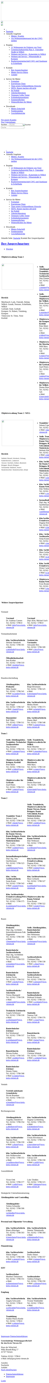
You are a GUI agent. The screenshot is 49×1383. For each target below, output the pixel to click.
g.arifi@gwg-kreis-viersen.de (35, 1163)
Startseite (9, 31)
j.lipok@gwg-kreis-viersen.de (14, 824)
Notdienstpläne (17, 111)
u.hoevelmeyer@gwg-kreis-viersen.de (36, 1145)
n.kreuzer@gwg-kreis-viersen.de (37, 983)
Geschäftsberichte (18, 113)
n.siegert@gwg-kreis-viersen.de (15, 1260)
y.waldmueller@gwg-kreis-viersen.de (35, 1309)
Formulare (15, 81)
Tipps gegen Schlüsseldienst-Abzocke (26, 86)
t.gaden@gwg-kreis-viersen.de (15, 849)
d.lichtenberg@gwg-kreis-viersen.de (35, 1128)
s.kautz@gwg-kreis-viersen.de (15, 887)
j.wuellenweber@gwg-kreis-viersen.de (15, 1163)
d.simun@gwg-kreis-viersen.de (36, 1260)
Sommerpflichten (18, 100)
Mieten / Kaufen (17, 36)
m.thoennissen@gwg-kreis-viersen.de (14, 1284)
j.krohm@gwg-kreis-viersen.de (15, 666)
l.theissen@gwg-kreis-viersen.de (37, 1185)
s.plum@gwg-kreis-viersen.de (14, 1145)
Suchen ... (5, 125)
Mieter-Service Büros (19, 72)
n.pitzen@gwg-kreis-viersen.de (15, 1324)
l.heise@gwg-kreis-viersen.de (35, 1041)
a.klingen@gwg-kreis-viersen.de (37, 1284)
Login (3, 1381)
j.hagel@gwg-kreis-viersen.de (14, 710)
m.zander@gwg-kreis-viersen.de (16, 695)
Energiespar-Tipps (18, 84)
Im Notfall (15, 90)
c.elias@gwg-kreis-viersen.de (35, 965)
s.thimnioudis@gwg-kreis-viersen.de (35, 1238)
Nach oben (5, 1370)
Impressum (5, 1336)
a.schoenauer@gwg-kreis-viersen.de (14, 1021)
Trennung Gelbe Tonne (20, 95)
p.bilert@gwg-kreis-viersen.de (15, 770)
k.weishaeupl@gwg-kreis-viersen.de (14, 1041)
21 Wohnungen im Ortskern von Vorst (26, 47)
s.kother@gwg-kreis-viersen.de (15, 1059)
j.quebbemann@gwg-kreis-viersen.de (14, 869)
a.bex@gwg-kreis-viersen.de (35, 650)
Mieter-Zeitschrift (18, 109)
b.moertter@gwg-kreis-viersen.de (37, 752)
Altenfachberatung (18, 93)
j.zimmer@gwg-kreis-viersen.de (15, 752)
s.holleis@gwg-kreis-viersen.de (36, 824)
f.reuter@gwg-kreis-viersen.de (36, 907)
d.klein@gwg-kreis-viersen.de (36, 869)
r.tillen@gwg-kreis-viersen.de (14, 726)
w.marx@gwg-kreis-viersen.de (36, 770)
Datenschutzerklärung (19, 1336)
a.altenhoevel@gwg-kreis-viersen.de (14, 1128)
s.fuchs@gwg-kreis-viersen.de (15, 983)
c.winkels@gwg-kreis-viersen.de (37, 1059)
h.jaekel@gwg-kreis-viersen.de (36, 726)
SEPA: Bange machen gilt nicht (23, 88)
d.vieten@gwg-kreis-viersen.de (15, 1077)
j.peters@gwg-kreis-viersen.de (15, 790)
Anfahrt (14, 75)
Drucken (9, 249)
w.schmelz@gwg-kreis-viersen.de (37, 1003)
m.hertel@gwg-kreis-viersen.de (36, 710)
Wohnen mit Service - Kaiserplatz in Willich (28, 54)
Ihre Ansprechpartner (19, 70)
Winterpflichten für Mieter (21, 102)
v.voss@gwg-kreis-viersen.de (35, 1021)
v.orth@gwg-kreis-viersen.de (14, 1185)
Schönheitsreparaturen (20, 97)
